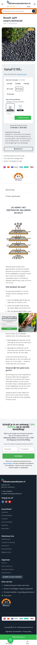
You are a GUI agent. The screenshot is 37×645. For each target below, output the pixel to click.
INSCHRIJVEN (9, 328)
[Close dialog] (36, 314)
